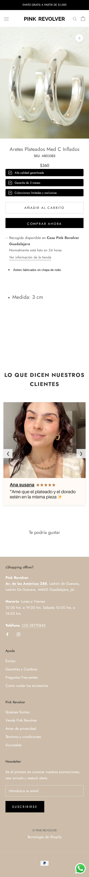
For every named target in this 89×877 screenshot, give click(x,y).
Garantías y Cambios (21, 669)
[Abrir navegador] (6, 18)
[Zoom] (79, 38)
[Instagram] (18, 634)
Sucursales (13, 745)
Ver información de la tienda (30, 257)
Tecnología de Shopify (44, 837)
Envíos (10, 661)
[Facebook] (7, 634)
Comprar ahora (44, 223)
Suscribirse (25, 806)
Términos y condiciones (23, 736)
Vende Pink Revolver (21, 720)
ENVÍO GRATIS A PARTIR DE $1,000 (44, 5)
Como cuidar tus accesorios (26, 685)
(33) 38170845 (33, 625)
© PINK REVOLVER (44, 830)
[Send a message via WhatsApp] (80, 868)
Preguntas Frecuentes (21, 677)
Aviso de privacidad (20, 728)
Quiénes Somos (17, 712)
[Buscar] (75, 19)
